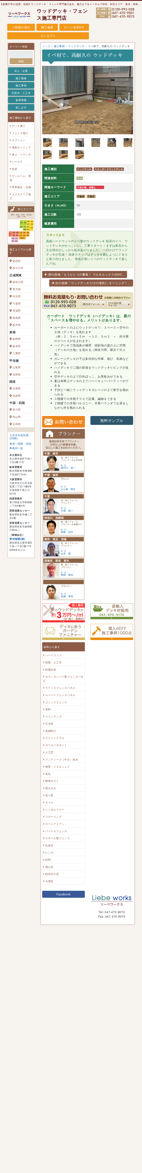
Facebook (63, 915)
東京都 (17, 289)
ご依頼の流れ (21, 27)
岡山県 (17, 417)
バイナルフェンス (56, 851)
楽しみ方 (21, 107)
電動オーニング (21, 147)
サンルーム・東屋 (20, 178)
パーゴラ (17, 161)
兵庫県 (17, 388)
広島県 (17, 424)
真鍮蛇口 (50, 751)
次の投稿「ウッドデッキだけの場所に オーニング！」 (93, 304)
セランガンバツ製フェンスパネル (63, 699)
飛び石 (49, 887)
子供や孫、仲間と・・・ (90, 208)
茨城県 (17, 310)
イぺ (79, 198)
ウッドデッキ (76, 46)
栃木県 (17, 325)
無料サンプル (111, 441)
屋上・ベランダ (21, 154)
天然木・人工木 (21, 93)
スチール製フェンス (57, 859)
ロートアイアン (55, 844)
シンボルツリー (55, 830)
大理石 (49, 902)
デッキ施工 (19, 126)
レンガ (49, 873)
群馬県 (17, 318)
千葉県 (17, 303)
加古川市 (18, 268)
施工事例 (21, 85)
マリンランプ (53, 737)
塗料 (48, 730)
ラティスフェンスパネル (60, 708)
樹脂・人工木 (53, 683)
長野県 (17, 374)
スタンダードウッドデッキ (109, 189)
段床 (14, 169)
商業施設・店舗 (21, 187)
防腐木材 (50, 690)
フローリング (53, 837)
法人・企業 (21, 71)
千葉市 (90, 217)
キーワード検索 (19, 46)
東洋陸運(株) (17, 539)
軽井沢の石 (52, 894)
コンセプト (48, 36)
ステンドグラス (55, 758)
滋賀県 (17, 395)
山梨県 (17, 367)
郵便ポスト (52, 801)
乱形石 (49, 866)
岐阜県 (17, 346)
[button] (49, 111)
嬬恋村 (17, 261)
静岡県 (17, 339)
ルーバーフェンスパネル (60, 715)
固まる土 (50, 808)
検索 (21, 61)
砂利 (48, 880)
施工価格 (47, 27)
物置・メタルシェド (57, 787)
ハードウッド (53, 676)
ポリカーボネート (56, 766)
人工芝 (49, 773)
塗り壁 (49, 816)
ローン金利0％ (74, 27)
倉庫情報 (21, 100)
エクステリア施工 (20, 196)
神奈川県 (18, 282)
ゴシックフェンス (56, 723)
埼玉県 (17, 296)
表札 (48, 794)
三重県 (17, 353)
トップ (46, 46)
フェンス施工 (20, 133)
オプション (19, 140)
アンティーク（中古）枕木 (61, 780)
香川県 (17, 410)
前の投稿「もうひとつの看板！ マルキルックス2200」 (86, 295)
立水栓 (49, 744)
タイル (49, 823)
